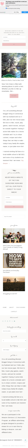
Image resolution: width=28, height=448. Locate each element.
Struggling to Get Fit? (10, 294)
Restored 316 (22, 445)
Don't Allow (16, 12)
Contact (14, 311)
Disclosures (21, 307)
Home (5, 307)
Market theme (14, 445)
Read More (14, 95)
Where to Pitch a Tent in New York (12, 80)
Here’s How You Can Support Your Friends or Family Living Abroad (12, 247)
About (11, 307)
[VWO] (5, 12)
